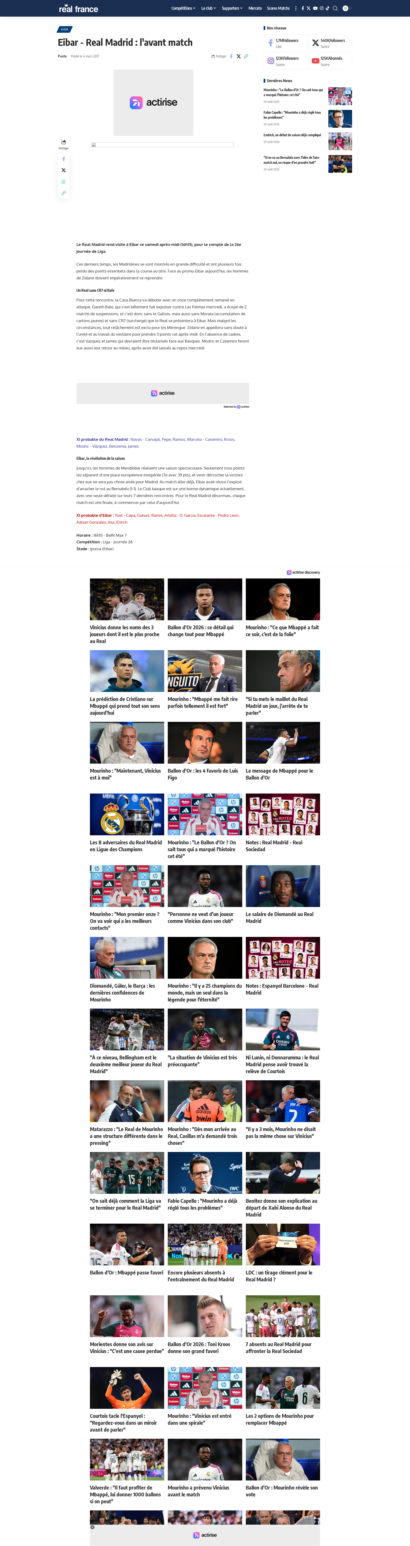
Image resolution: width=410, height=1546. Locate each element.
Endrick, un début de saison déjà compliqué (292, 135)
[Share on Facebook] (231, 56)
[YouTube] (315, 8)
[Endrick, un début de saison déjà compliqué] (340, 141)
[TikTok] (328, 8)
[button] (296, 8)
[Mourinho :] (340, 96)
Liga (64, 29)
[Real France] (89, 8)
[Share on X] (238, 56)
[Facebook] (302, 8)
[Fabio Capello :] (340, 119)
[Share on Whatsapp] (63, 181)
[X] (308, 8)
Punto (62, 56)
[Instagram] (322, 8)
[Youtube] (330, 61)
